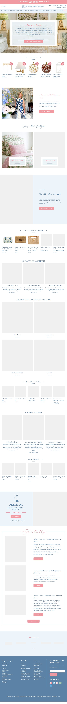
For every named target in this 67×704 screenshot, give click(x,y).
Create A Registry (25, 673)
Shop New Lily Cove (46, 208)
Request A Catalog (25, 676)
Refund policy (37, 674)
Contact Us (36, 668)
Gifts (3, 678)
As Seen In (23, 665)
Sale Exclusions (37, 676)
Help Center (36, 665)
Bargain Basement (6, 679)
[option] (33, 33)
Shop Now (17, 337)
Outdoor (4, 676)
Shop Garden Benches (55, 450)
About (22, 664)
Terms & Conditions (26, 668)
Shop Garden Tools (33, 452)
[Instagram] (57, 683)
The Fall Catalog (25, 679)
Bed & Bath (4, 673)
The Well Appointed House (21, 696)
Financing (36, 679)
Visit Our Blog (33, 621)
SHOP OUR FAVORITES (46, 111)
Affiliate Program (38, 671)
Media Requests (37, 670)
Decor (3, 671)
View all (33, 59)
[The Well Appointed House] (33, 6)
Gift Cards (23, 670)
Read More (38, 559)
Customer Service (38, 664)
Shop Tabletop (12, 292)
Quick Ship (4, 681)
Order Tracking (37, 667)
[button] (65, 6)
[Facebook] (54, 683)
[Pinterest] (60, 683)
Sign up (53, 675)
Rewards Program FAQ (39, 678)
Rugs (3, 667)
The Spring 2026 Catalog (27, 678)
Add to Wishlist (3, 63)
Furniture (4, 665)
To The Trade (37, 673)
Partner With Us (25, 674)
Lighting (4, 668)
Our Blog (23, 671)
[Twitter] (51, 683)
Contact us (63, 7)
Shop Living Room (33, 292)
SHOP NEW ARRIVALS (33, 42)
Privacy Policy (24, 667)
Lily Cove (4, 682)
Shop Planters (12, 450)
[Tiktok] (51, 685)
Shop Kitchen (55, 292)
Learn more (15, 516)
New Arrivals (5, 664)
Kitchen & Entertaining (7, 674)
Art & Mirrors (5, 670)
